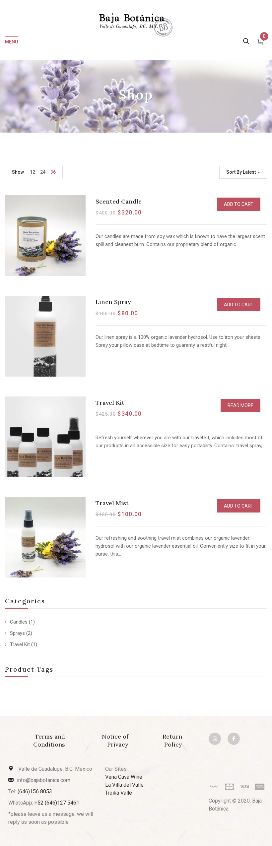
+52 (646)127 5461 (56, 803)
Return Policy (172, 740)
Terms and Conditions (49, 740)
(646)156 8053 (35, 791)
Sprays (17, 633)
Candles (19, 622)
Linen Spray (113, 302)
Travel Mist (112, 503)
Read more (240, 405)
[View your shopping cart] (260, 42)
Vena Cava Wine (123, 777)
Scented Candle (119, 201)
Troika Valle (118, 793)
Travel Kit (20, 644)
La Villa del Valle (124, 785)
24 (42, 172)
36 (53, 172)
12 (32, 172)
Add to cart (238, 204)
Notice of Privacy (115, 740)
